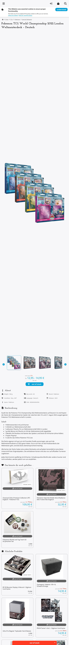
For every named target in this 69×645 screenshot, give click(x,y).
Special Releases (27, 19)
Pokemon (17, 19)
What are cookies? (13, 15)
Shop (6, 19)
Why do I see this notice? (25, 15)
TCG (11, 19)
